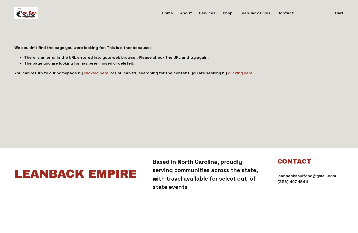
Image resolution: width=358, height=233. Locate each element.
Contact (285, 13)
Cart (339, 13)
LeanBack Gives (255, 13)
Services (207, 13)
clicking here (96, 73)
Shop (228, 13)
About (186, 13)
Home (167, 13)
